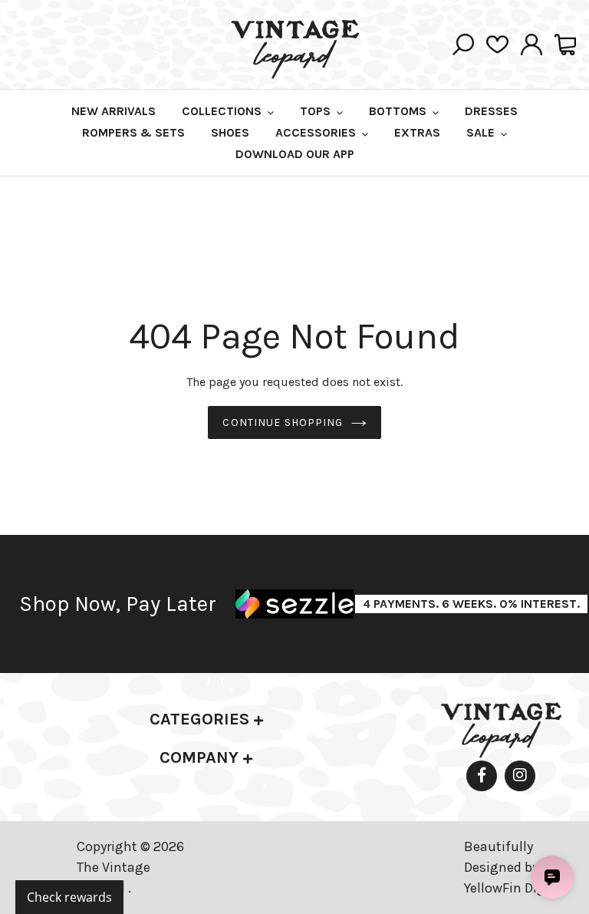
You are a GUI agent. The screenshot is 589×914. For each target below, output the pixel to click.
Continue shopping (282, 422)
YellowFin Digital (515, 887)
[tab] (206, 719)
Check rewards (69, 897)
